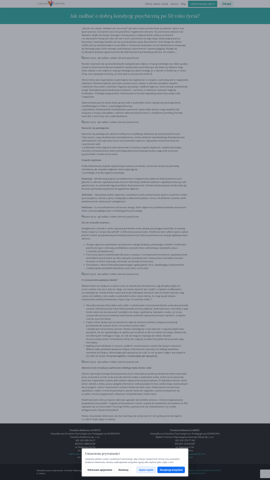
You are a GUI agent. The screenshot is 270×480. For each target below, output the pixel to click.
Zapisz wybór (146, 469)
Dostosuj (123, 469)
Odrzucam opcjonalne (99, 469)
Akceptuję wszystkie (171, 469)
